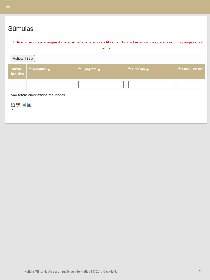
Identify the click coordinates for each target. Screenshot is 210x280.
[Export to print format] (13, 104)
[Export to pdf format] (18, 104)
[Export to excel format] (23, 104)
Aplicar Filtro (23, 58)
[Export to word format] (28, 104)
